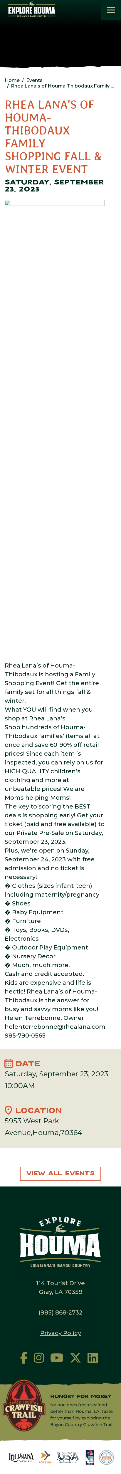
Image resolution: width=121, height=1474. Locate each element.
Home (12, 80)
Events (34, 80)
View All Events (60, 1173)
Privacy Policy (60, 1333)
